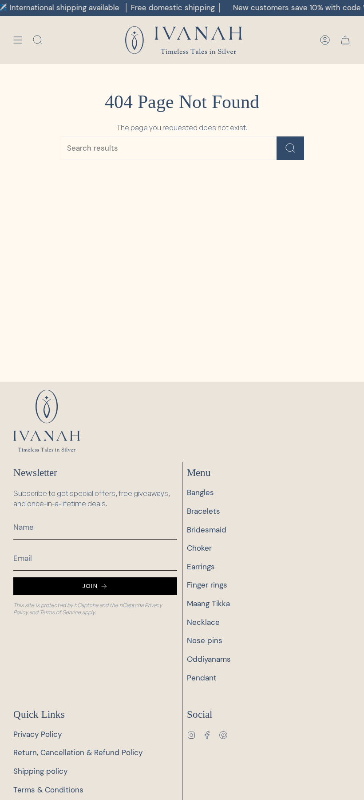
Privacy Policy (37, 734)
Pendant (202, 678)
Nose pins (204, 640)
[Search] (290, 148)
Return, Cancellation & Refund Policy (77, 752)
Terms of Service (60, 612)
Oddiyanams (209, 659)
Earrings (201, 567)
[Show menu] (18, 40)
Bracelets (203, 511)
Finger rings (207, 585)
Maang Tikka (208, 603)
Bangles (200, 492)
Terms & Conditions (48, 790)
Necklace (203, 622)
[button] (38, 40)
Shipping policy (40, 771)
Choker (199, 548)
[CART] (345, 40)
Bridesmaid (206, 530)
